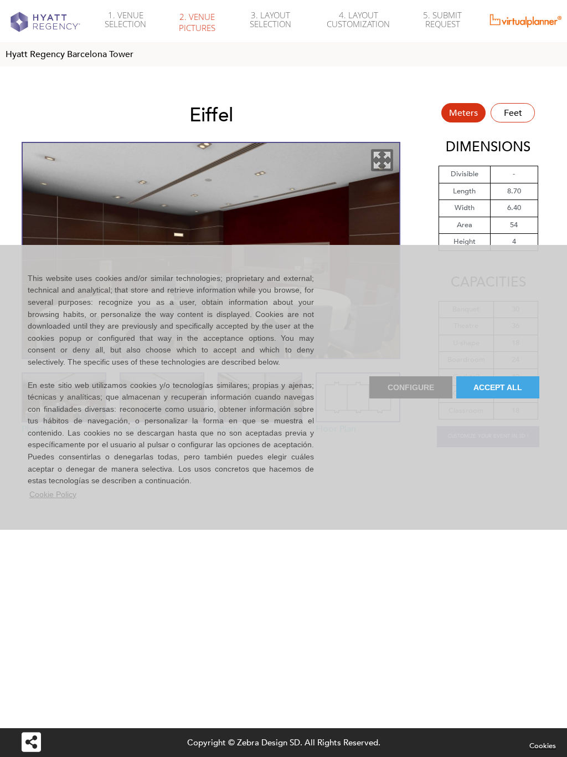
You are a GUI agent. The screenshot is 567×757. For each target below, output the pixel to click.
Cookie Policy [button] (52, 494)
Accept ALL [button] (497, 387)
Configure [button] (411, 387)
